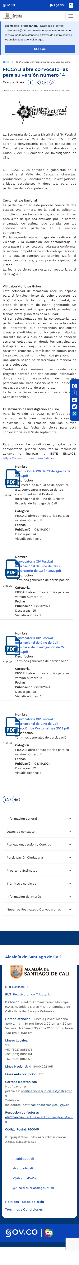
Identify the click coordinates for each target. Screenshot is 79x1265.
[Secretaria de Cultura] (39, 16)
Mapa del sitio (33, 1202)
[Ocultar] (74, 413)
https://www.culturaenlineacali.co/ (28, 458)
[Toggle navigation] (70, 16)
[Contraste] (74, 386)
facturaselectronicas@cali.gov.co (39, 1117)
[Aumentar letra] (74, 406)
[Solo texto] (74, 393)
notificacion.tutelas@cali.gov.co (46, 1105)
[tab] (39, 819)
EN (71, 5)
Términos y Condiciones (24, 1209)
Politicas (12, 1202)
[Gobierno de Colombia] (11, 5)
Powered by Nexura (65, 1245)
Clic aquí (40, 49)
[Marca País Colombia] (49, 1233)
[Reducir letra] (74, 399)
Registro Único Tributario (32, 994)
